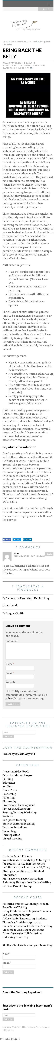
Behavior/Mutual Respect (17, 65)
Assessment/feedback (16, 772)
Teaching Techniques (15, 827)
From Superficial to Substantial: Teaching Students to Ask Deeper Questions (27, 928)
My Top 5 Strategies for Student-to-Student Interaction (26, 862)
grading (7, 786)
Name (9, 664)
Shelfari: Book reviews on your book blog (27, 946)
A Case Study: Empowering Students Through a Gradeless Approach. (25, 920)
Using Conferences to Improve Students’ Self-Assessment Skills (27, 913)
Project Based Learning (16, 809)
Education (39, 65)
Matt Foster (10, 879)
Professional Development (19, 805)
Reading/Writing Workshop (20, 813)
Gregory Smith (15, 613)
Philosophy (22, 68)
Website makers (12, 860)
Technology (10, 831)
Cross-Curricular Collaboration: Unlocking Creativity (22, 935)
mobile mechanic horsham (19, 867)
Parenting (9, 68)
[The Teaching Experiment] (28, 25)
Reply (49, 554)
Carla (29, 63)
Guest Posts (10, 790)
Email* (7, 963)
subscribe (11, 699)
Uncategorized (11, 835)
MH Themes (8, 1030)
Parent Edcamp (22, 856)
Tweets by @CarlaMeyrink (19, 754)
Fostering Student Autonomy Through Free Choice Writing (27, 880)
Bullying (8, 779)
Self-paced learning (15, 820)
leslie (16, 553)
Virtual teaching (12, 839)
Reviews (8, 816)
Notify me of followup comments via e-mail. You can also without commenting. (26, 695)
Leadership (9, 794)
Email (9, 673)
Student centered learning (19, 824)
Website (11, 682)
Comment (12, 641)
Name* (7, 954)
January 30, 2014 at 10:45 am (29, 556)
